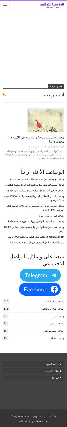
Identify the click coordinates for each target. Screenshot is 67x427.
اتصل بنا (55, 378)
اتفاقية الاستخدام (51, 371)
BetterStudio (42, 421)
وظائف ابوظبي (57, 323)
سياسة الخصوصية (51, 364)
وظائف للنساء (57, 338)
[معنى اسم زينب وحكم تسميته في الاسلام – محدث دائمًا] (45, 120)
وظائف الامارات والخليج (53, 308)
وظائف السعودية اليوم (53, 330)
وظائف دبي (58, 316)
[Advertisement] (33, 47)
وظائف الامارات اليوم (54, 301)
